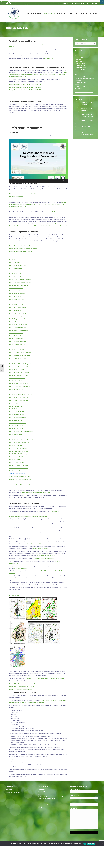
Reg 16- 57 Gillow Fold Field (16, 406)
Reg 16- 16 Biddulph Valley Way (17, 293)
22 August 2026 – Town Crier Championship (87, 103)
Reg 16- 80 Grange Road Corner (17, 456)
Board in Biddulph (79, 55)
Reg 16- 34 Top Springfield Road (17, 344)
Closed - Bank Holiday (80, 63)
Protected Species (14, 595)
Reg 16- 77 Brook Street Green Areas (18, 451)
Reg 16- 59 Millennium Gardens (17, 409)
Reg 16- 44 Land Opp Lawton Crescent (19, 372)
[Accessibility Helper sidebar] (102, 2)
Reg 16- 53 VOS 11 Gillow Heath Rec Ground (20, 395)
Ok (85, 843)
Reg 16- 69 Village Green (15, 434)
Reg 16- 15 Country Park (15, 290)
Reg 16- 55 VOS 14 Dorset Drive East (18, 400)
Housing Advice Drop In (80, 67)
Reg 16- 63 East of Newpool (16, 420)
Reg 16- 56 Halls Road (14, 403)
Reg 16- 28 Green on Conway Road (18, 327)
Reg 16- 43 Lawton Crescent (16, 369)
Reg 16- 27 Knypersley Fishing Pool (18, 324)
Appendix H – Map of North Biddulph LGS (19, 476)
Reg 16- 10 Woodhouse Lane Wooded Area (20, 282)
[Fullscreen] (65, 181)
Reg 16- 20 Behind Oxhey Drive (17, 305)
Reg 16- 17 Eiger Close (15, 296)
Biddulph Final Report (55, 212)
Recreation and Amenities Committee (84, 92)
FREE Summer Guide (85, 126)
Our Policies (9, 789)
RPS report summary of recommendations (45, 558)
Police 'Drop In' (78, 84)
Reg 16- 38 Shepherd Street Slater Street (19, 355)
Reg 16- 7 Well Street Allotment (17, 274)
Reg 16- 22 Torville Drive (15, 310)
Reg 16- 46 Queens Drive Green (17, 378)
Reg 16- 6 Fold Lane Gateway (16, 271)
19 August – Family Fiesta (87, 120)
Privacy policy (91, 843)
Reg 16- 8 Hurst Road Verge (16, 276)
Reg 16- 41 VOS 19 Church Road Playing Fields (21, 364)
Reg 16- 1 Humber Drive (15, 260)
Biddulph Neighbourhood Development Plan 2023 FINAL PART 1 (25, 87)
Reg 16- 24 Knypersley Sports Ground (18, 316)
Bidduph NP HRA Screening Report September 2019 (22, 683)
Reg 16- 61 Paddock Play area (16, 414)
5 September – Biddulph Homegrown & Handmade (87, 115)
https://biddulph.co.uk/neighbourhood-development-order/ (36, 492)
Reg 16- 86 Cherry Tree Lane (16, 462)
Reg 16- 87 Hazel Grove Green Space (18, 465)
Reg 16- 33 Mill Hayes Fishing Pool (17, 341)
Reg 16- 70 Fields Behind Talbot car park (19, 437)
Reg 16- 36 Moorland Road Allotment (18, 350)
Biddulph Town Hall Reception (13, 792)
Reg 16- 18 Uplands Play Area (16, 299)
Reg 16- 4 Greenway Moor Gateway (18, 265)
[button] (38, 161)
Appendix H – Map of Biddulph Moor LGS (19, 482)
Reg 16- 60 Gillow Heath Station (17, 411)
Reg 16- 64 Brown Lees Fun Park (17, 423)
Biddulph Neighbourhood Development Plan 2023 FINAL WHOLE (25, 84)
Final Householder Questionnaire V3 (41, 548)
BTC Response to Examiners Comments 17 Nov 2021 (22, 193)
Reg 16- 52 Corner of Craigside (17, 392)
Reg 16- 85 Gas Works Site (16, 459)
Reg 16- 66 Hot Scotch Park (16, 428)
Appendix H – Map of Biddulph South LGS (19, 485)
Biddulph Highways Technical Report (46, 555)
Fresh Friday (78, 59)
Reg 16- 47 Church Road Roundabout (18, 380)
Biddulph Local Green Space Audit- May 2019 (20, 759)
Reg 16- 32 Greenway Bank (16, 338)
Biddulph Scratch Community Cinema (84, 74)
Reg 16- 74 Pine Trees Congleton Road (19, 442)
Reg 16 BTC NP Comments (16, 196)
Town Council (78, 88)
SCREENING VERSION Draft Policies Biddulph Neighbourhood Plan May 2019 (45, 678)
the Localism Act (48, 58)
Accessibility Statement (12, 796)
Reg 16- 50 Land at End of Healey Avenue (19, 386)
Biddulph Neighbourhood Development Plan (20, 245)
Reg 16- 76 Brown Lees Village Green (18, 448)
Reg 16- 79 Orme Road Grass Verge (18, 454)
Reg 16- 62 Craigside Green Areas (17, 417)
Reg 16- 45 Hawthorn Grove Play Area (18, 375)
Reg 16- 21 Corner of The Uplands (17, 307)
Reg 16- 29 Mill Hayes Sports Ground (18, 330)
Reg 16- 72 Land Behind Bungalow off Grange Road (22, 440)
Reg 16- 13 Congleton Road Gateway (18, 285)
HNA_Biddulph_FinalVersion (20, 568)
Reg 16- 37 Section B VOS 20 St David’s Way (20, 352)
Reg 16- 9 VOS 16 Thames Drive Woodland (20, 279)
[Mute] (63, 181)
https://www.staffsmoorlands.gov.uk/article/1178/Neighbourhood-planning (28, 516)
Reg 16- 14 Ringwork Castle (16, 288)
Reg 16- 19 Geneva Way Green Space (18, 302)
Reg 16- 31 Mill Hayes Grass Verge (18, 335)
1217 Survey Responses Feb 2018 (33, 543)
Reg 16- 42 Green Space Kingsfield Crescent (20, 366)
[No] (102, 843)
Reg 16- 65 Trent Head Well (16, 425)
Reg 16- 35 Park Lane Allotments (17, 347)
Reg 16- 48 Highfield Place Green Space (19, 383)
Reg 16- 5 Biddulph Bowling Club (17, 268)
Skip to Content (4, 1)
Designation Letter (55, 511)
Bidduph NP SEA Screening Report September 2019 (22, 686)
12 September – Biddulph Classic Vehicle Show (87, 109)
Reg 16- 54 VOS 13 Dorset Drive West (18, 397)
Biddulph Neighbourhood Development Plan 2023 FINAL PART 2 (25, 90)
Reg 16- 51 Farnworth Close (16, 389)
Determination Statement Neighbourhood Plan (20, 689)
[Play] (11, 181)
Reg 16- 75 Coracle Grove (15, 445)
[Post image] (77, 103)
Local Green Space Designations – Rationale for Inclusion (23, 471)
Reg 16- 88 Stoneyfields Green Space (18, 468)
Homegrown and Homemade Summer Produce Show (84, 79)
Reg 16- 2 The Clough (14, 262)
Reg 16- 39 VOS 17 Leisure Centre (17, 358)
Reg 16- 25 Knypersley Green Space (18, 319)
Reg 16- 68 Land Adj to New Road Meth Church (21, 431)
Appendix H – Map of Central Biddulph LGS (20, 479)
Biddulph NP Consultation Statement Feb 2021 (20, 251)
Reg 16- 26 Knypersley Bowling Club (18, 321)
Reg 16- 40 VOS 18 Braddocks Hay (18, 361)
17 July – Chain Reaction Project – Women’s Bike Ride (87, 133)
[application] (38, 161)
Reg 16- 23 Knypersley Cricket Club (18, 313)
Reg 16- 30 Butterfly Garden (16, 333)
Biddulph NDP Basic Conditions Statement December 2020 (23, 248)
